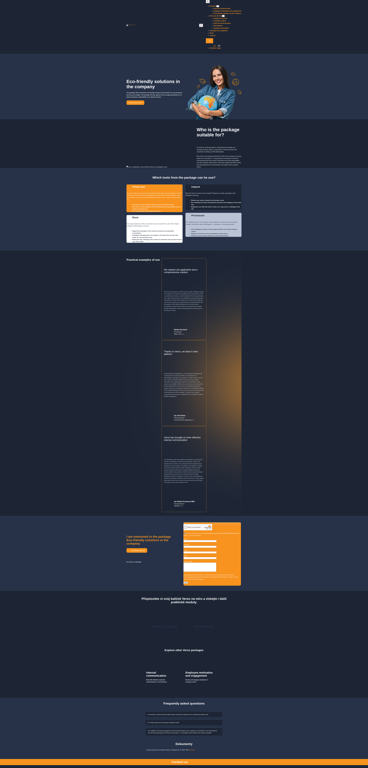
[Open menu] (201, 25)
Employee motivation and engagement (199, 674)
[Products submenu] (217, 6)
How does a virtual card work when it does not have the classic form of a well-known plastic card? (178, 714)
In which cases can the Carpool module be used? (164, 722)
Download (192, 750)
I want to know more (135, 102)
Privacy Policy (195, 579)
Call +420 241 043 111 (138, 550)
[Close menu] (208, 1)
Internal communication (156, 674)
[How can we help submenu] (223, 16)
